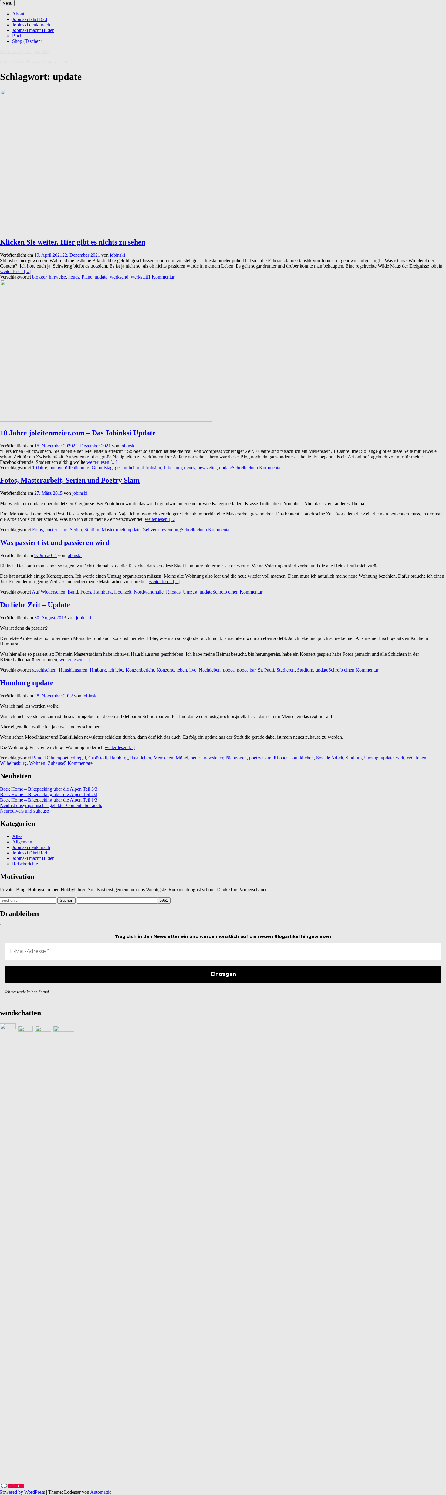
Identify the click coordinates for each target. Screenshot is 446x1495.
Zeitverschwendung (162, 529)
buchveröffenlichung (69, 467)
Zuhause (56, 763)
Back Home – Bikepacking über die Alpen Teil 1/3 (48, 799)
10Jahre (39, 467)
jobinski (117, 255)
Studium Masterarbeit (104, 529)
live (192, 669)
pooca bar (246, 669)
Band (73, 591)
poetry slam (56, 529)
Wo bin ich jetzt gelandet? (24, 51)
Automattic (100, 1492)
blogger (39, 276)
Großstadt (97, 757)
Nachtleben (210, 669)
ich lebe (115, 669)
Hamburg (102, 591)
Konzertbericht (140, 669)
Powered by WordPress (22, 1492)
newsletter (207, 467)
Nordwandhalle (149, 591)
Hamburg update (26, 683)
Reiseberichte (25, 863)
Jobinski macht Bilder (33, 30)
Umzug (190, 591)
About (18, 13)
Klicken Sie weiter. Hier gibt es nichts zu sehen (72, 242)
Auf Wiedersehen (48, 591)
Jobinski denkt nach (31, 24)
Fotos (37, 529)
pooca (229, 669)
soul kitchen (302, 757)
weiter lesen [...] (15, 271)
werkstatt (139, 276)
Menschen (163, 757)
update (101, 276)
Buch (17, 35)
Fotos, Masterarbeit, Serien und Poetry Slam (70, 480)
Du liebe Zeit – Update (35, 605)
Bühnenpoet (56, 757)
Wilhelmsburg (13, 763)
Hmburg (98, 669)
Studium (305, 669)
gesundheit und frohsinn (138, 467)
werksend (119, 276)
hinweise (57, 276)
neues (73, 276)
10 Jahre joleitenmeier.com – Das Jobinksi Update (78, 433)
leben (182, 669)
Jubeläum (173, 467)
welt (400, 757)
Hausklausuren (73, 669)
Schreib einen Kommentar (257, 467)
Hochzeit (122, 591)
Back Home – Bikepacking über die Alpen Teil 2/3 (48, 794)
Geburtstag (102, 467)
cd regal (78, 757)
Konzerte (165, 669)
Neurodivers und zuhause (24, 810)
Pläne (87, 276)
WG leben (416, 757)
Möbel (182, 757)
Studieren (285, 669)
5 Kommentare (78, 763)
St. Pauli (266, 669)
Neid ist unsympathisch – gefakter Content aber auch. (51, 805)
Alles (17, 836)
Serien (76, 529)
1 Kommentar (161, 276)
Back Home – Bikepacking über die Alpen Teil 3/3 (48, 789)
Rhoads (173, 591)
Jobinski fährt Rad (29, 19)
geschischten (44, 669)
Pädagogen (236, 757)
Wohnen (37, 763)
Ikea (134, 757)
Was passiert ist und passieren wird (55, 542)
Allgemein (22, 841)
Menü (7, 3)
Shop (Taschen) (27, 41)
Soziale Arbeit (329, 757)
